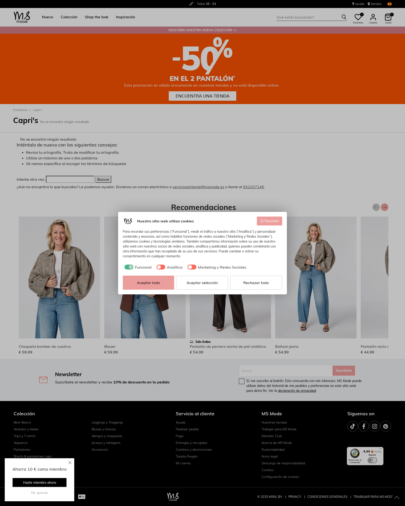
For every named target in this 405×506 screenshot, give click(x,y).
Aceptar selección (202, 282)
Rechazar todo (256, 282)
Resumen (272, 221)
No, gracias (39, 493)
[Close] (70, 462)
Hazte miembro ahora (39, 482)
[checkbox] (137, 267)
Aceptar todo (148, 282)
